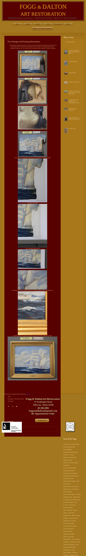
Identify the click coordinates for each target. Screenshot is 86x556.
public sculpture (76, 539)
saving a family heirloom (69, 547)
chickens (78, 494)
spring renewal (67, 552)
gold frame (71, 512)
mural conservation (68, 528)
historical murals (76, 515)
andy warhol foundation (69, 481)
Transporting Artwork (68, 470)
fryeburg (65, 512)
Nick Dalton (66, 465)
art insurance (75, 489)
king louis (73, 520)
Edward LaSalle (75, 444)
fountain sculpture (68, 507)
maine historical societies (70, 526)
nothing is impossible (68, 534)
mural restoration (67, 531)
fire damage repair (75, 499)
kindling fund (66, 520)
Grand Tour (66, 454)
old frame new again (68, 536)
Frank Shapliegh (67, 449)
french (75, 510)
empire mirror (76, 497)
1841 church (66, 444)
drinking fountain (67, 497)
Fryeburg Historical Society (70, 452)
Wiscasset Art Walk (68, 478)
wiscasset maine (73, 555)
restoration (66, 542)
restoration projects (75, 542)
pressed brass (67, 539)
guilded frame (67, 515)
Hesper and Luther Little (69, 457)
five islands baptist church (70, 502)
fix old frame (72, 505)
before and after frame (69, 494)
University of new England (70, 473)
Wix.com (28, 394)
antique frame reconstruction (71, 486)
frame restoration (67, 510)
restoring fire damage (69, 544)
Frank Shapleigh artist (69, 447)
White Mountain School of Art (71, 476)
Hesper (72, 454)
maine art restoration (68, 523)
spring (73, 549)
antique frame (67, 483)
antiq (78, 481)
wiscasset (65, 555)
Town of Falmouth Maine (69, 468)
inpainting (65, 518)
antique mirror (67, 489)
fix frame (65, 505)
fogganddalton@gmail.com (43, 410)
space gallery (66, 549)
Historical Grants (67, 460)
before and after (67, 491)
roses (77, 544)
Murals (76, 462)
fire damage (66, 499)
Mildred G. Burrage (68, 462)
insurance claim (73, 518)
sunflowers (75, 552)
